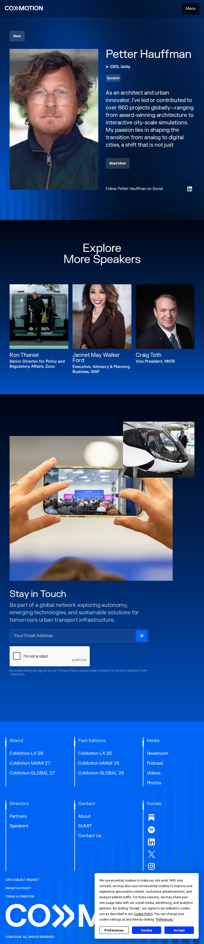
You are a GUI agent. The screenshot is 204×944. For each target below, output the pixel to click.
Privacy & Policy (18, 888)
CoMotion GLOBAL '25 (101, 773)
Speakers (19, 826)
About (84, 816)
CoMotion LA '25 (95, 753)
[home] (24, 8)
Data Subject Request (22, 880)
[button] (190, 9)
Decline (146, 930)
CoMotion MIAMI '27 (30, 763)
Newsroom (157, 753)
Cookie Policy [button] (143, 914)
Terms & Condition (20, 896)
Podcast (155, 763)
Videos (153, 773)
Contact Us (89, 836)
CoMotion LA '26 (26, 753)
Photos (154, 783)
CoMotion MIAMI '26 (98, 763)
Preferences (114, 930)
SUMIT (85, 826)
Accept (179, 930)
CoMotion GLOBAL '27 (32, 773)
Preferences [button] (164, 919)
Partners (18, 816)
